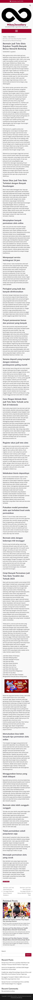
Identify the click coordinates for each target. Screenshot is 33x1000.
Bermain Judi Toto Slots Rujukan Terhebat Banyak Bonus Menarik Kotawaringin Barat (16, 939)
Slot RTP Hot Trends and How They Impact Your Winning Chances (16, 920)
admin (14, 52)
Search (4, 951)
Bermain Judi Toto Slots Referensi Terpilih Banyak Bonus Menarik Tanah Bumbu (15, 929)
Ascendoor (28, 996)
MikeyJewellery (16, 24)
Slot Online (6, 881)
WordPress (19, 997)
